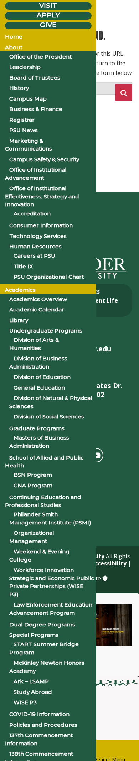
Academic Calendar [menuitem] (36, 309)
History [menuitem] (19, 88)
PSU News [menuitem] (23, 130)
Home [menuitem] (13, 36)
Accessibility (108, 563)
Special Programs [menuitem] (33, 634)
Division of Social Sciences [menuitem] (49, 416)
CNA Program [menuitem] (33, 485)
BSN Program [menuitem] (33, 474)
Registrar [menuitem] (22, 119)
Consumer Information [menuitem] (41, 225)
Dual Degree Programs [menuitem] (42, 624)
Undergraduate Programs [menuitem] (45, 330)
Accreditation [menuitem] (32, 213)
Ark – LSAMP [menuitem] (31, 681)
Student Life (100, 300)
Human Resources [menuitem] (35, 246)
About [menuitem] (13, 47)
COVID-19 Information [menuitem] (39, 714)
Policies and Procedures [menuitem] (43, 724)
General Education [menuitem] (39, 387)
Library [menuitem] (18, 320)
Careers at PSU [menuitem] (34, 255)
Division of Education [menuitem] (42, 377)
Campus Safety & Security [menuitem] (44, 159)
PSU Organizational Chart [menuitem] (49, 276)
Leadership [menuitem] (25, 67)
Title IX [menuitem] (23, 266)
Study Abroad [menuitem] (33, 692)
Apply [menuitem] (48, 15)
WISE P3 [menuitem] (25, 702)
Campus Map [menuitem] (28, 98)
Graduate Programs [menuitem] (37, 428)
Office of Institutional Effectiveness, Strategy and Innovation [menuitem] (42, 196)
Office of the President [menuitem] (40, 56)
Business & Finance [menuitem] (35, 109)
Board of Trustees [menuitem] (34, 77)
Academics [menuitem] (20, 289)
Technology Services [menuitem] (38, 236)
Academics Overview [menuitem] (38, 299)
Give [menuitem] (48, 25)
